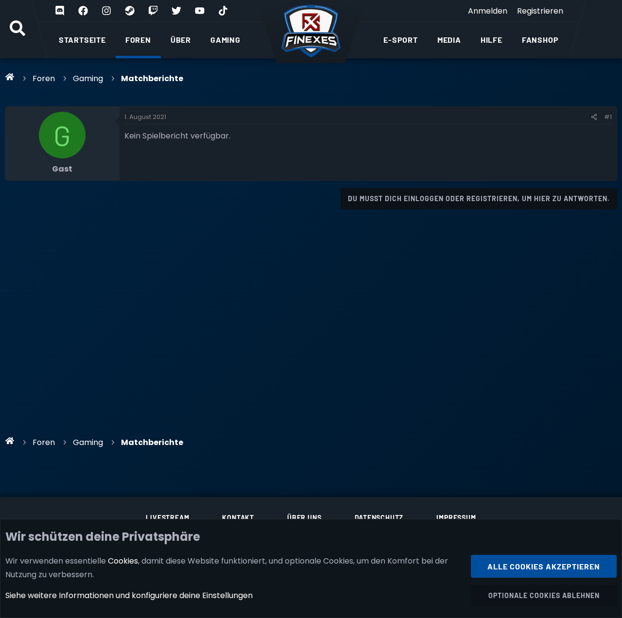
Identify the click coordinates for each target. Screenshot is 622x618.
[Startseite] (10, 77)
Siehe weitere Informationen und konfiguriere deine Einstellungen (129, 595)
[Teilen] (594, 117)
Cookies (123, 560)
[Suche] (17, 29)
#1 (608, 116)
